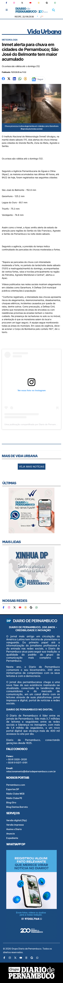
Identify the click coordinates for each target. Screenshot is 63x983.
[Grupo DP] (31, 973)
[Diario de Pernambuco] (31, 10)
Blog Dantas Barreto (17, 807)
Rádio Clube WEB (15, 793)
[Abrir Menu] (7, 10)
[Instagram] (14, 3)
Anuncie (10, 833)
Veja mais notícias (31, 466)
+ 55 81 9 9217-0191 (16, 762)
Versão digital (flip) (16, 820)
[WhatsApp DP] (55, 3)
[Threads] (39, 3)
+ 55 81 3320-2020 (16, 759)
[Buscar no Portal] (53, 10)
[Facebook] (8, 3)
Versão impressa (15, 824)
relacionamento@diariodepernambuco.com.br (31, 771)
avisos (8, 158)
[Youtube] (30, 3)
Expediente (12, 838)
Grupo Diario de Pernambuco (26, 948)
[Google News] (47, 3)
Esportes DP (12, 789)
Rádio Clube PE (14, 798)
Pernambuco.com (15, 785)
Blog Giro (11, 802)
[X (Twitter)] (22, 3)
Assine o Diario (14, 829)
